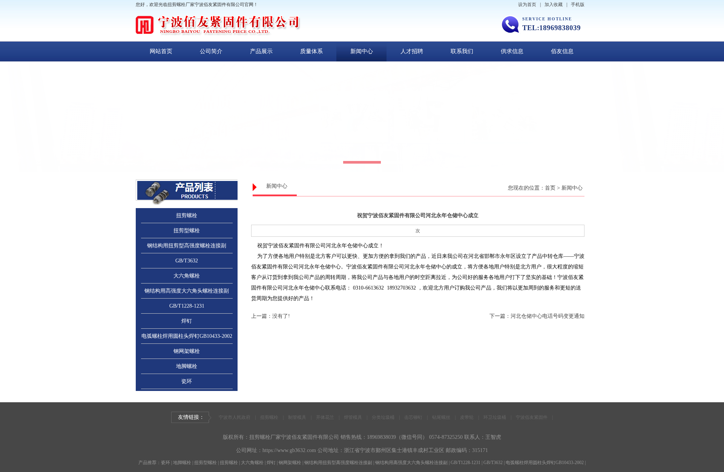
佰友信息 (562, 51)
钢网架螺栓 (186, 351)
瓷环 (186, 381)
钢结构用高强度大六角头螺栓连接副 (186, 291)
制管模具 (297, 417)
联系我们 (462, 51)
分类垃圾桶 (383, 417)
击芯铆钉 (413, 417)
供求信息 (512, 51)
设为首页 (527, 4)
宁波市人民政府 (234, 417)
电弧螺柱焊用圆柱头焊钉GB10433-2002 (186, 336)
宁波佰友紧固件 (532, 417)
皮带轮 (467, 417)
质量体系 (311, 51)
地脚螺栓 (186, 366)
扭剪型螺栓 (186, 230)
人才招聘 (411, 51)
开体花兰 (325, 417)
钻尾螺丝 (441, 417)
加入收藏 (554, 4)
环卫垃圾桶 (494, 417)
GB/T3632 (186, 261)
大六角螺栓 (186, 276)
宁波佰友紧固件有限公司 (310, 437)
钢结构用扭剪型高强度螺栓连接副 (186, 245)
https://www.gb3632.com (289, 450)
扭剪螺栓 (186, 215)
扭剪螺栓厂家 (265, 437)
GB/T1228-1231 (186, 306)
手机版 (577, 4)
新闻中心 (361, 51)
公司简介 (211, 51)
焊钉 (186, 321)
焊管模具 (353, 417)
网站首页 (161, 51)
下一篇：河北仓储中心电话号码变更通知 (536, 316)
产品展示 (261, 51)
